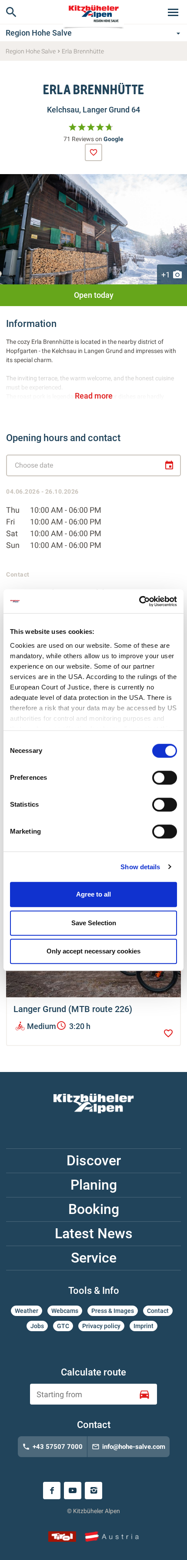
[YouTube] (72, 1490)
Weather (26, 1310)
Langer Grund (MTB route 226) (72, 1009)
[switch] (164, 778)
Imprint (144, 1326)
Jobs (37, 1326)
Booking (93, 1209)
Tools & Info (93, 1290)
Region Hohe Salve (94, 33)
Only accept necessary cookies (93, 951)
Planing (93, 1185)
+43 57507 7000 (52, 1447)
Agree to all (93, 894)
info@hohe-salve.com (128, 1447)
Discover (94, 1160)
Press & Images (112, 1310)
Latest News (94, 1233)
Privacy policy (101, 1326)
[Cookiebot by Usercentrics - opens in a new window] (139, 601)
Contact (158, 1310)
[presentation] (93, 152)
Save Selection (93, 923)
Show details (140, 867)
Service (94, 1258)
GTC (63, 1326)
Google (114, 138)
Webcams (64, 1310)
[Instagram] (93, 1490)
